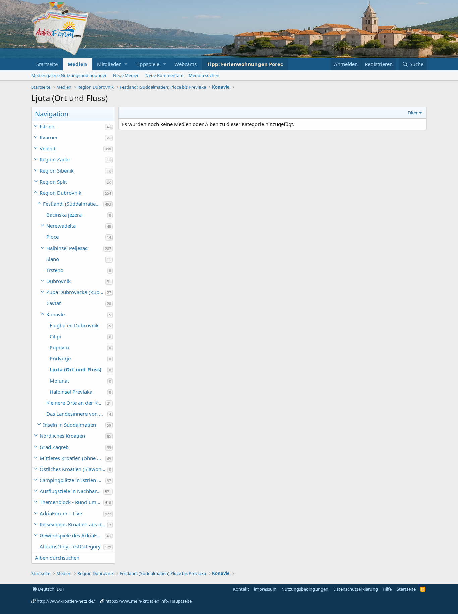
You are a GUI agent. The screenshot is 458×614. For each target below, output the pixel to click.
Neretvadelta (61, 225)
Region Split (53, 181)
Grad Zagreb (54, 447)
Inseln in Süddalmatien (69, 424)
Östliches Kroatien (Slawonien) (73, 469)
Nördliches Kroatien (62, 435)
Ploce (52, 236)
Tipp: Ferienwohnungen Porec (245, 64)
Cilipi (55, 336)
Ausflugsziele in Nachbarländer (71, 491)
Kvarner (49, 137)
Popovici (59, 347)
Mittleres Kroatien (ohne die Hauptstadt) (72, 458)
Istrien (47, 126)
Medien (77, 64)
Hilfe (387, 589)
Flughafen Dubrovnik (74, 325)
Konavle (55, 314)
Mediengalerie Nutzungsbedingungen (69, 75)
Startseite (47, 64)
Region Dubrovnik (60, 192)
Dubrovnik (58, 281)
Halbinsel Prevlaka (71, 391)
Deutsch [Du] (50, 589)
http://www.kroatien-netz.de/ (66, 601)
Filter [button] (413, 113)
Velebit (47, 148)
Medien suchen (204, 75)
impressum (265, 589)
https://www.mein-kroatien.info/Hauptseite (148, 601)
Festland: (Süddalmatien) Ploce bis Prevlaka (73, 203)
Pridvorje (60, 358)
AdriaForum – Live (61, 513)
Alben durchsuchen (57, 557)
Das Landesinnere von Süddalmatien (76, 413)
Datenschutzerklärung (355, 589)
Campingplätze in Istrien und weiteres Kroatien (72, 480)
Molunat (59, 380)
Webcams (185, 64)
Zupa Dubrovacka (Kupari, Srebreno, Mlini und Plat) (75, 292)
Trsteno (54, 270)
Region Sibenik (57, 170)
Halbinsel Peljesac (67, 248)
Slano (52, 259)
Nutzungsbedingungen (304, 589)
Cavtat (53, 303)
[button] (126, 64)
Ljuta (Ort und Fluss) (75, 369)
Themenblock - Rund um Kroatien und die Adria (71, 502)
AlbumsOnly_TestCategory (70, 546)
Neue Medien (126, 75)
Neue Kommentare (164, 75)
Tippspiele (147, 64)
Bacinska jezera (64, 214)
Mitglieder (109, 64)
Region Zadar (55, 159)
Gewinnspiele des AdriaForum (72, 535)
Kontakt (241, 589)
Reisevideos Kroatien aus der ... (73, 524)
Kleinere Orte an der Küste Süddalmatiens (75, 402)
